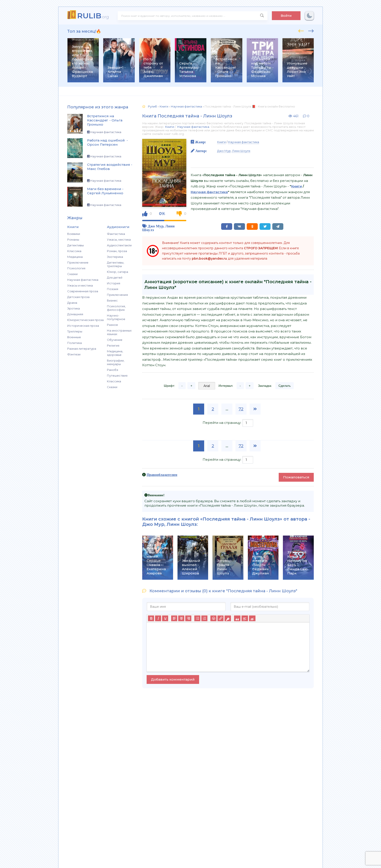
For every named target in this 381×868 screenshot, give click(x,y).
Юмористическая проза (85, 320)
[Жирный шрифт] (151, 618)
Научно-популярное (116, 317)
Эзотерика (115, 257)
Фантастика (116, 234)
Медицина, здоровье (115, 353)
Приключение (77, 262)
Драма (72, 302)
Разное (112, 324)
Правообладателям (162, 474)
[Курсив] (158, 618)
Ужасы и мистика (80, 285)
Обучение (114, 340)
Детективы (75, 245)
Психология (76, 268)
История (113, 283)
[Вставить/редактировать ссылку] (220, 618)
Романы (73, 239)
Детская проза (78, 297)
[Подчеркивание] (165, 618)
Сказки (72, 274)
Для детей (114, 277)
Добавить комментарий (173, 679)
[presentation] (301, 30)
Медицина (75, 257)
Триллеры (74, 331)
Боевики (73, 234)
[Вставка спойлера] (244, 618)
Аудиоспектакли (119, 245)
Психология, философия (116, 307)
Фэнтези (73, 354)
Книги (169, 126)
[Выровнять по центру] (181, 618)
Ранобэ (112, 370)
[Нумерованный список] (204, 618)
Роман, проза (117, 251)
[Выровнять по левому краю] (174, 618)
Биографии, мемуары (115, 362)
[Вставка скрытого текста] (252, 618)
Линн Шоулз (241, 151)
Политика (74, 343)
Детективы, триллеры (115, 264)
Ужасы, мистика (119, 239)
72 (241, 409)
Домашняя (75, 314)
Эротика (73, 308)
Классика (74, 251)
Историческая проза (83, 325)
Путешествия (117, 375)
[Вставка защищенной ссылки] (227, 618)
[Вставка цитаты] (237, 618)
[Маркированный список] (197, 618)
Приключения (117, 294)
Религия (113, 345)
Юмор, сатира (117, 272)
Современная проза (82, 291)
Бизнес (112, 300)
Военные (74, 337)
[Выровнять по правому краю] (188, 618)
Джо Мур (155, 226)
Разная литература (81, 348)
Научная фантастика (82, 279)
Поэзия (112, 289)
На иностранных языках (119, 332)
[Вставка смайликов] (213, 618)
